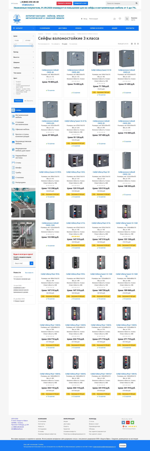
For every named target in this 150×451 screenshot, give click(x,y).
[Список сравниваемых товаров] (114, 19)
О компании (45, 28)
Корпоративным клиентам (47, 434)
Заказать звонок (64, 3)
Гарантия (67, 429)
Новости (41, 426)
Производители (94, 426)
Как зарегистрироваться (97, 431)
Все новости (29, 272)
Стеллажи (19, 177)
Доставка (62, 28)
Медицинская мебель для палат (22, 150)
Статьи (91, 421)
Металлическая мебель (21, 116)
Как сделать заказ (95, 434)
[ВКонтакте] (123, 422)
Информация (69, 418)
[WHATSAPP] (132, 422)
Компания (42, 418)
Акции (114, 28)
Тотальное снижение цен (22, 279)
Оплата (78, 28)
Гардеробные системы (21, 157)
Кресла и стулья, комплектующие (22, 135)
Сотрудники (42, 429)
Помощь (92, 418)
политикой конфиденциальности (104, 446)
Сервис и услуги (96, 28)
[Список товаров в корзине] (131, 20)
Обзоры (92, 429)
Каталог (19, 28)
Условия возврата (70, 431)
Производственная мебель (23, 142)
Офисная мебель (22, 129)
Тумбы (18, 172)
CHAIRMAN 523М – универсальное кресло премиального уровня (21, 290)
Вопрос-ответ (94, 424)
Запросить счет (80, 3)
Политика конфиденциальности (74, 434)
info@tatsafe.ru (28, 5)
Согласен (123, 445)
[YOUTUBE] (128, 422)
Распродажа (20, 182)
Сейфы (18, 110)
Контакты (130, 28)
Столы (18, 163)
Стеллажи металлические (21, 123)
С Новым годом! (19, 301)
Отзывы (41, 431)
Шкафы (18, 168)
